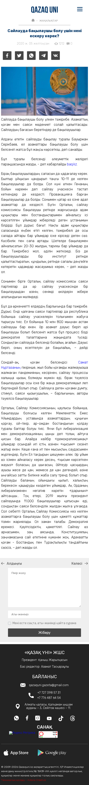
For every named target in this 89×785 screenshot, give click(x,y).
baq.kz (72, 164)
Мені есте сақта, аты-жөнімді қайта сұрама (44, 623)
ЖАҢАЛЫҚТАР (48, 20)
